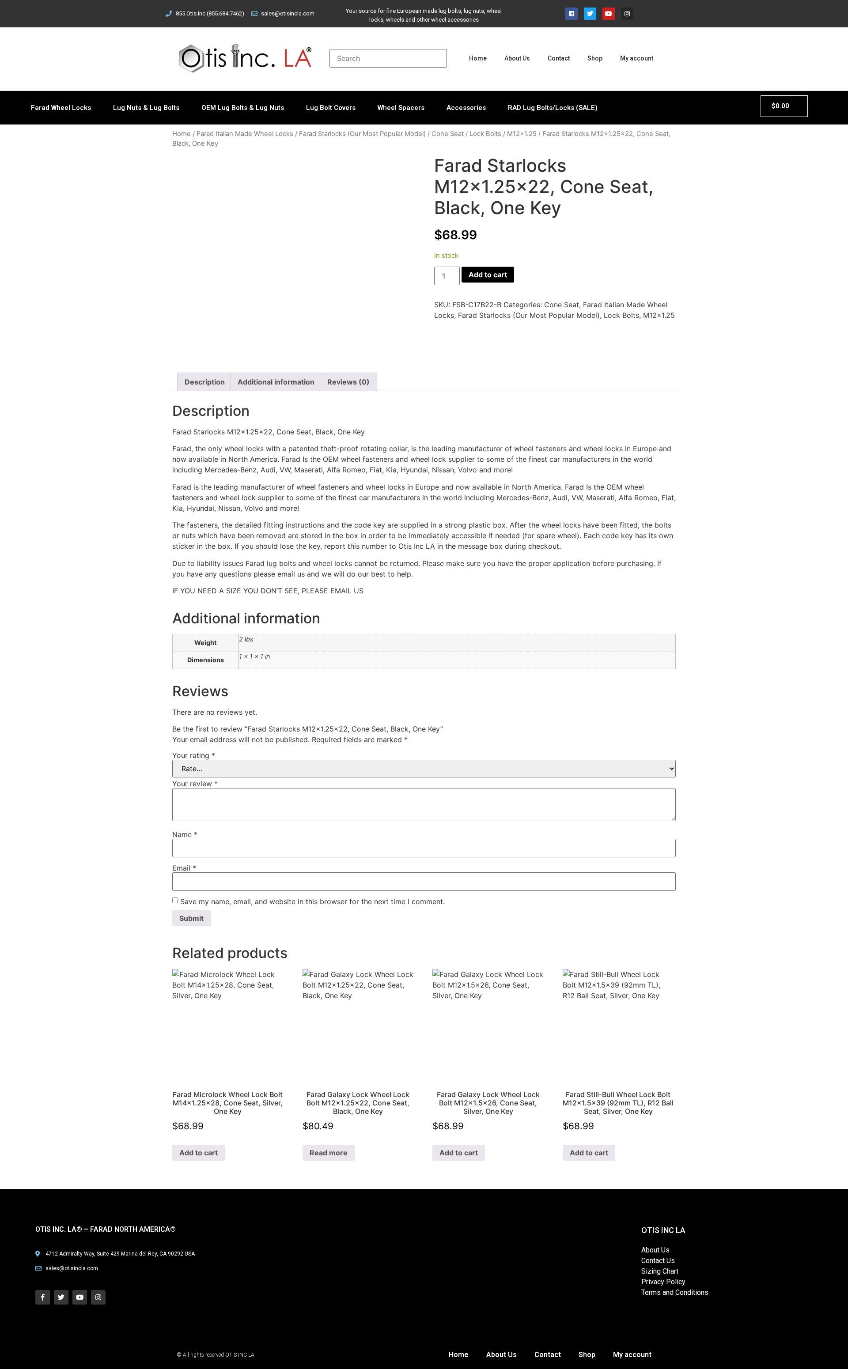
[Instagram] (627, 14)
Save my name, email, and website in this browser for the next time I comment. (312, 901)
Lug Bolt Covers (331, 108)
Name (184, 834)
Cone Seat (448, 134)
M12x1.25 (522, 134)
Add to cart (488, 274)
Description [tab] (205, 381)
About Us (517, 58)
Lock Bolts (485, 134)
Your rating (193, 755)
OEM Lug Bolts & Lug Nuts (242, 108)
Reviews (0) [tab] (348, 381)
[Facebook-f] (42, 1297)
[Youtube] (608, 14)
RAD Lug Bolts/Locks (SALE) (553, 108)
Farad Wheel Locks (61, 108)
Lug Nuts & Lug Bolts (146, 108)
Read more (329, 1152)
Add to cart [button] (198, 1152)
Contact (559, 58)
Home (478, 58)
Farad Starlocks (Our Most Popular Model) (362, 134)
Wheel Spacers (401, 108)
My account (636, 58)
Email (184, 867)
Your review (195, 783)
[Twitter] (590, 14)
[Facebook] (571, 14)
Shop (594, 58)
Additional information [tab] (276, 381)
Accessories (466, 108)
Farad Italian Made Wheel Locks (245, 134)
